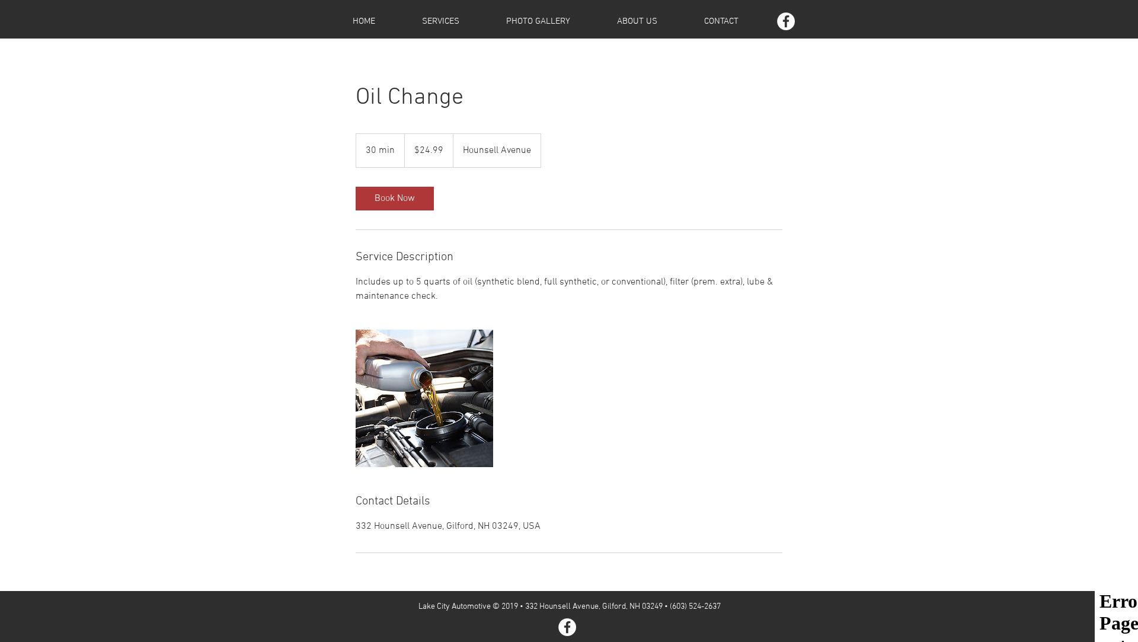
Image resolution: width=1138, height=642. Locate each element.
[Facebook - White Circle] (786, 21)
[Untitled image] (424, 398)
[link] (395, 198)
